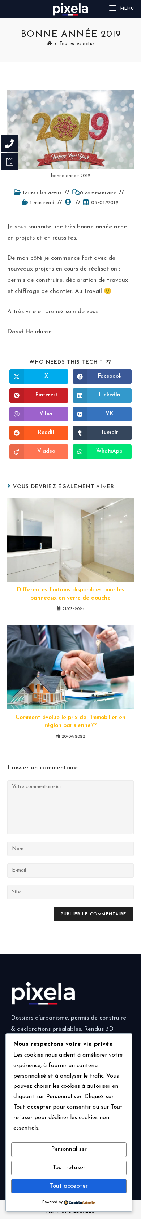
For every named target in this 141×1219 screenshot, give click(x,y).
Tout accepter (69, 1186)
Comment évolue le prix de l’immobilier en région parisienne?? (70, 721)
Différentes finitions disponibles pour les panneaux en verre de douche (70, 594)
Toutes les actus (77, 43)
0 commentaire (98, 193)
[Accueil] (49, 43)
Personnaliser (69, 1149)
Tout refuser (68, 1168)
